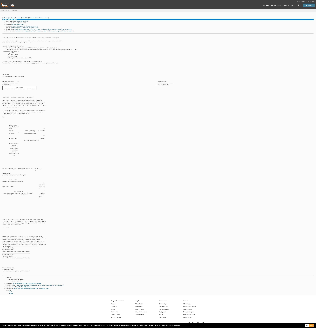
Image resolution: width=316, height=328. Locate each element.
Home (2, 10)
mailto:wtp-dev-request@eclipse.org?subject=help (24, 27)
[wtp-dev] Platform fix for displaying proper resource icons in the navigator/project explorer (38, 285)
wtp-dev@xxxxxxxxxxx (18, 24)
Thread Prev (18, 18)
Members (266, 5)
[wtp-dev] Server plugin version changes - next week (27, 283)
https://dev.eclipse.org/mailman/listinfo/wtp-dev (27, 29)
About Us (113, 304)
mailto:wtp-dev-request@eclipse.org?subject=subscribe (57, 29)
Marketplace (162, 317)
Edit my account (301, 1)
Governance (114, 312)
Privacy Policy (138, 304)
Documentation (163, 306)
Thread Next (25, 18)
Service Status (187, 317)
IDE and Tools (186, 304)
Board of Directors (116, 317)
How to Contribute (164, 309)
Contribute (8, 10)
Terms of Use (138, 306)
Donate (309, 5)
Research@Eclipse (188, 312)
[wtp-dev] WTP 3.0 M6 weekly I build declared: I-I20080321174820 (31, 288)
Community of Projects (189, 306)
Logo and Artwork (115, 314)
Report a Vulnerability (189, 314)
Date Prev (5, 18)
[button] (299, 5)
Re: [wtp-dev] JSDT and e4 (16, 279)
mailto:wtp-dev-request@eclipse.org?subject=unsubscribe (58, 31)
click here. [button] (177, 325)
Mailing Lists (162, 312)
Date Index (32, 18)
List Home (45, 18)
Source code (14, 10)
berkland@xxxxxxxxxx (22, 21)
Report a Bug (162, 304)
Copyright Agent (139, 309)
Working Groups (276, 5)
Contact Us (114, 306)
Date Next (11, 18)
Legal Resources (139, 314)
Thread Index (38, 18)
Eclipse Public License (141, 312)
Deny (307, 325)
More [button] (292, 5)
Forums (161, 314)
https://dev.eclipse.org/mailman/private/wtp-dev (26, 26)
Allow (311, 325)
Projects (286, 5)
